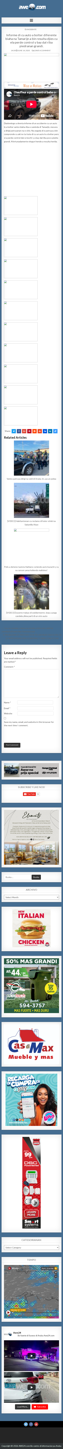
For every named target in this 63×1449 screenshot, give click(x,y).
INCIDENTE (32, 29)
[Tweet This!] (14, 431)
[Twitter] (26, 1424)
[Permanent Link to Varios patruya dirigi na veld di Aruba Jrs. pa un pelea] (31, 458)
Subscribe (41, 1406)
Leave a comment (42, 50)
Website (8, 713)
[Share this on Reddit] (34, 431)
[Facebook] (31, 1424)
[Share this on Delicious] (55, 431)
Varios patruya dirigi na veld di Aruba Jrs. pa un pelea (31, 478)
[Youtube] (36, 1424)
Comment (9, 666)
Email (7, 708)
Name (7, 702)
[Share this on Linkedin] (50, 431)
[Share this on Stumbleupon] (40, 431)
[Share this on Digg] (45, 431)
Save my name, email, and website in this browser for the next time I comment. (29, 724)
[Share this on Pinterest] (29, 431)
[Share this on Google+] (24, 431)
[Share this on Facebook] (19, 431)
